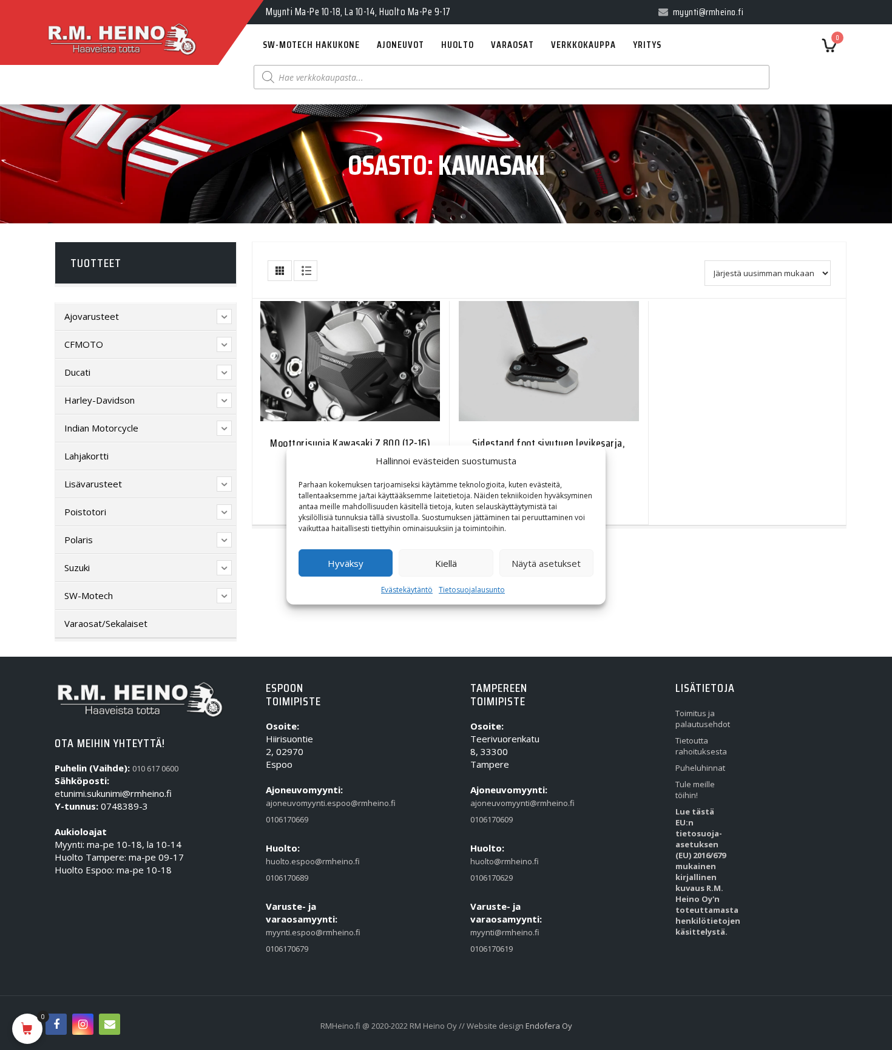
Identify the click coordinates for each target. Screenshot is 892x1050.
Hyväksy (345, 563)
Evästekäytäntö (407, 589)
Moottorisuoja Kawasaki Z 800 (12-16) (350, 443)
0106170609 (491, 819)
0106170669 (287, 819)
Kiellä (446, 563)
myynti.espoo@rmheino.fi (291, 932)
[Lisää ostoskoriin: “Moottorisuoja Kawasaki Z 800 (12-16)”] (326, 369)
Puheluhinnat (700, 767)
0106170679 (287, 948)
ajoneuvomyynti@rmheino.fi (495, 803)
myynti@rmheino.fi (495, 932)
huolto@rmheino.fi (495, 861)
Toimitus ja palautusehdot (700, 719)
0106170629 (491, 877)
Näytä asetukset (546, 563)
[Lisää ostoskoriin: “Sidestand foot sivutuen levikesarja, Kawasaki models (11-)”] (525, 369)
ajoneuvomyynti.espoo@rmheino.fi (291, 803)
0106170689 (287, 877)
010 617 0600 (155, 768)
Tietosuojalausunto (472, 589)
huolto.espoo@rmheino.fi (291, 861)
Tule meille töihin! (695, 790)
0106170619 (491, 948)
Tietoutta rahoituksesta (700, 746)
